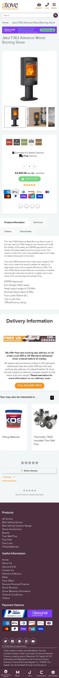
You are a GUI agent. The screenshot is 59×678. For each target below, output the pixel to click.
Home (5, 22)
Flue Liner (7, 543)
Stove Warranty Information (16, 591)
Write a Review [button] (31, 470)
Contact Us (8, 570)
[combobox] (29, 15)
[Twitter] (5, 641)
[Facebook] (12, 641)
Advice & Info (9, 566)
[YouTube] (33, 641)
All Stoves (7, 518)
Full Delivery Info (29, 385)
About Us (7, 563)
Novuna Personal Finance (15, 584)
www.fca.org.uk (39, 665)
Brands (5, 532)
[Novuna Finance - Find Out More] (29, 30)
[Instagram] (26, 641)
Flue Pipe (7, 539)
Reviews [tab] (7, 477)
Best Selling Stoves (12, 522)
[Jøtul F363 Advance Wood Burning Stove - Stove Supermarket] (29, 79)
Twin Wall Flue (9, 536)
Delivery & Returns (11, 573)
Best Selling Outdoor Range (17, 525)
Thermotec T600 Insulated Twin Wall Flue (44, 440)
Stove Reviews (10, 587)
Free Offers (8, 580)
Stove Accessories (12, 529)
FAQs (5, 577)
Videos (6, 598)
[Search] (55, 15)
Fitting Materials (11, 437)
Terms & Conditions (12, 594)
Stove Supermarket (18, 646)
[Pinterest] (19, 641)
